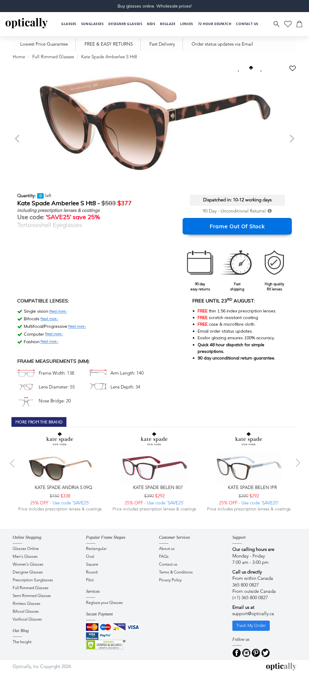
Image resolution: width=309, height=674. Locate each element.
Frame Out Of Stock (237, 226)
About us (167, 549)
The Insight (22, 642)
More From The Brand (39, 422)
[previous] (17, 138)
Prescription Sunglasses (33, 580)
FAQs (164, 557)
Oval (90, 557)
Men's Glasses (25, 557)
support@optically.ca (253, 614)
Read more (57, 311)
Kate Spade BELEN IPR (252, 488)
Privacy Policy (170, 580)
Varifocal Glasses (27, 619)
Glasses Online (26, 549)
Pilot (90, 580)
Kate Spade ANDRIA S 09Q (62, 488)
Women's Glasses (28, 565)
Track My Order (251, 626)
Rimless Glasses (26, 604)
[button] (151, 24)
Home (19, 57)
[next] (291, 138)
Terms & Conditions (176, 572)
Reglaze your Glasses (104, 603)
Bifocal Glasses (26, 612)
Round (91, 572)
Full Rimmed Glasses (53, 57)
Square (92, 565)
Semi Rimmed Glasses (32, 596)
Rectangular (96, 549)
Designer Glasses (28, 572)
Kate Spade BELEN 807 (157, 488)
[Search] (276, 24)
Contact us (168, 565)
